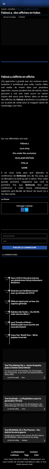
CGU (36, 455)
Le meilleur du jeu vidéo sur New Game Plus (24, 4)
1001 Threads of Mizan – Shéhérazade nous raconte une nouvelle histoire (25, 324)
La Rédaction (17, 452)
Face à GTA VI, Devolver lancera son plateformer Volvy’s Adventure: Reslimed (26, 280)
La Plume (5, 199)
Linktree (14, 455)
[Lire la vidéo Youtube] (24, 122)
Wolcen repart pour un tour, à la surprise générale (25, 302)
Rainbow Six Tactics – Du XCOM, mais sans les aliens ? (25, 313)
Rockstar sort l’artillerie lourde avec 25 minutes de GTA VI (24, 292)
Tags (26, 455)
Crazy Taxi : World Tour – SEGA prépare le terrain (24, 336)
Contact (34, 452)
